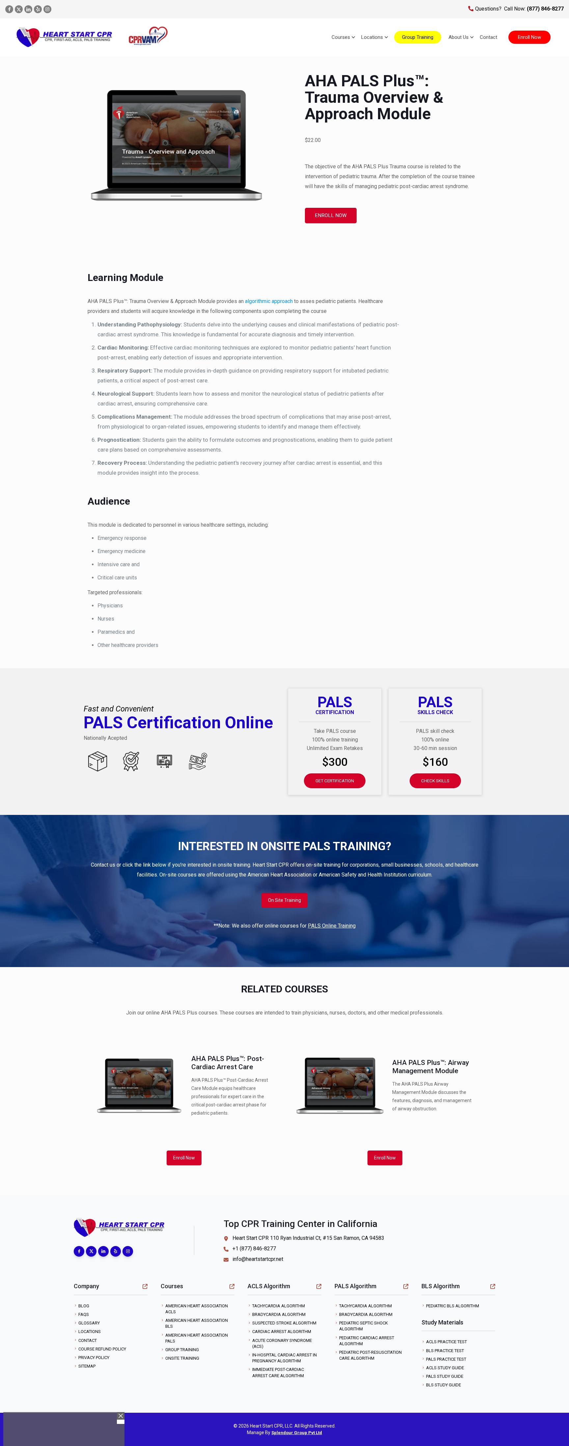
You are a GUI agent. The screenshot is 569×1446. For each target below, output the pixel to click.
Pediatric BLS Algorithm (452, 1305)
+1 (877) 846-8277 (254, 1248)
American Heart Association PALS (196, 1338)
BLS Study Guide (443, 1384)
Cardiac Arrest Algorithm (281, 1331)
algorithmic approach (269, 301)
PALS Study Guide (444, 1376)
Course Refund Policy (102, 1349)
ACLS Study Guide (445, 1367)
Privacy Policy (93, 1357)
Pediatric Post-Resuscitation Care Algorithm (370, 1355)
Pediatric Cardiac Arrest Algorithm (366, 1340)
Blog (83, 1305)
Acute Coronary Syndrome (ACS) (282, 1343)
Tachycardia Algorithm (278, 1305)
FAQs (83, 1314)
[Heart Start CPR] (64, 37)
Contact (87, 1340)
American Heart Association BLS (196, 1323)
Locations (89, 1331)
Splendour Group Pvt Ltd (296, 1432)
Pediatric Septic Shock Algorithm (363, 1326)
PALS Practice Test (446, 1359)
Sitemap (86, 1366)
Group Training (182, 1349)
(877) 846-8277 (545, 9)
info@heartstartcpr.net (257, 1259)
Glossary (89, 1323)
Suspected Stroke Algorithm (284, 1323)
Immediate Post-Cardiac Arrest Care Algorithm (278, 1372)
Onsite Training (182, 1358)
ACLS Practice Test (446, 1341)
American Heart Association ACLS (196, 1308)
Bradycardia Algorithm (279, 1314)
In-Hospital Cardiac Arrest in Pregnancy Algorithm (284, 1357)
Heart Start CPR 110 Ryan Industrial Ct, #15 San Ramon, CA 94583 (308, 1238)
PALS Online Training (332, 926)
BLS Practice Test (445, 1350)
